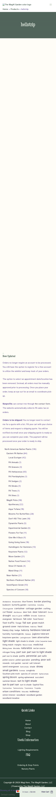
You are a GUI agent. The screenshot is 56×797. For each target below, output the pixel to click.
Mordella (16, 648)
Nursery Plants (28, 769)
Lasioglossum (25, 637)
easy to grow (17, 616)
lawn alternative (40, 637)
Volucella (25, 691)
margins (17, 645)
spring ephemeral (26, 677)
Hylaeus (28, 634)
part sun (21, 652)
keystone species (11, 637)
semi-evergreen (11, 666)
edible (26, 615)
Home (28, 720)
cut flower (8, 612)
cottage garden (34, 608)
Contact (28, 728)
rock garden (16, 663)
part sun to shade (10, 656)
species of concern (29, 674)
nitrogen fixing (9, 652)
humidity (6, 634)
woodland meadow (11, 698)
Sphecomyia (43, 674)
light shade (9, 641)
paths (22, 656)
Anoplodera (16, 602)
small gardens (10, 670)
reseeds (6, 663)
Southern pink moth (11, 674)
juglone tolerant (40, 633)
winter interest (9, 695)
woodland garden (34, 695)
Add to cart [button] (13, 166)
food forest (38, 619)
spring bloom (10, 677)
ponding (35, 659)
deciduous (18, 612)
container (19, 608)
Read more (13, 97)
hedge (17, 630)
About (28, 724)
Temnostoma (18, 688)
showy (39, 666)
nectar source (39, 648)
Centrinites (32, 605)
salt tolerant (34, 663)
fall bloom (17, 619)
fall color (27, 619)
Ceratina (40, 605)
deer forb (27, 612)
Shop (28, 735)
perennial (31, 655)
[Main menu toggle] (50, 4)
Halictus (33, 627)
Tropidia (37, 688)
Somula (22, 670)
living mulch (8, 644)
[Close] (3, 353)
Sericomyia (24, 667)
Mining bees (7, 648)
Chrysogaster (8, 609)
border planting (42, 601)
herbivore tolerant (40, 630)
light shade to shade (25, 641)
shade (32, 667)
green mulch (38, 622)
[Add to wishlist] (4, 61)
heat (40, 626)
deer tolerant (40, 612)
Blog (28, 731)
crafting (46, 608)
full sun (27, 622)
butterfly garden (19, 605)
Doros (50, 612)
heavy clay (8, 630)
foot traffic (8, 622)
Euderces (41, 616)
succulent (39, 677)
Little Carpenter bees (43, 641)
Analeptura (7, 602)
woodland (21, 695)
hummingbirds (17, 634)
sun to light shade (27, 680)
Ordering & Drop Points (28, 765)
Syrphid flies (38, 685)
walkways (34, 691)
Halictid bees (23, 626)
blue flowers (27, 601)
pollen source (8, 660)
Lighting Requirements (28, 750)
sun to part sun (11, 684)
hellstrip (25, 630)
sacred (25, 663)
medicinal (38, 644)
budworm (7, 605)
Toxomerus (28, 688)
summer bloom (9, 681)
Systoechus (7, 688)
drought (7, 615)
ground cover (9, 626)
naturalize (26, 648)
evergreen (7, 619)
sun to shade (26, 685)
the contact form (42, 404)
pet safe (42, 655)
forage (18, 623)
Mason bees (27, 645)
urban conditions (11, 691)
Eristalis (34, 616)
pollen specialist (23, 660)
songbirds (30, 670)
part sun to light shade (39, 652)
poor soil (46, 659)
